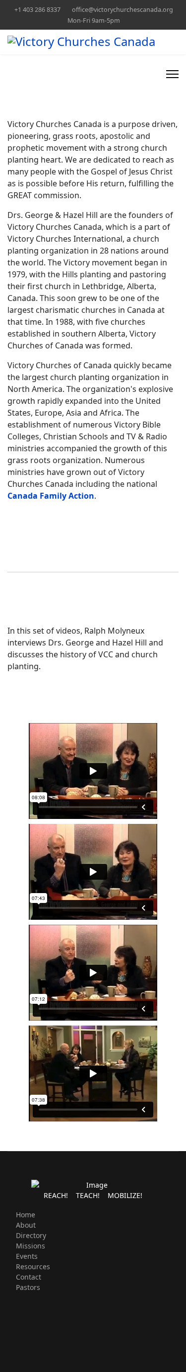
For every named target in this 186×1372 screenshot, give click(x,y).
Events (27, 1256)
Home (25, 1214)
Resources (33, 1266)
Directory (31, 1235)
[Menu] (172, 74)
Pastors (28, 1287)
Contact (28, 1277)
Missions (30, 1245)
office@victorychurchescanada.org (122, 9)
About (26, 1225)
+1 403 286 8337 (37, 9)
